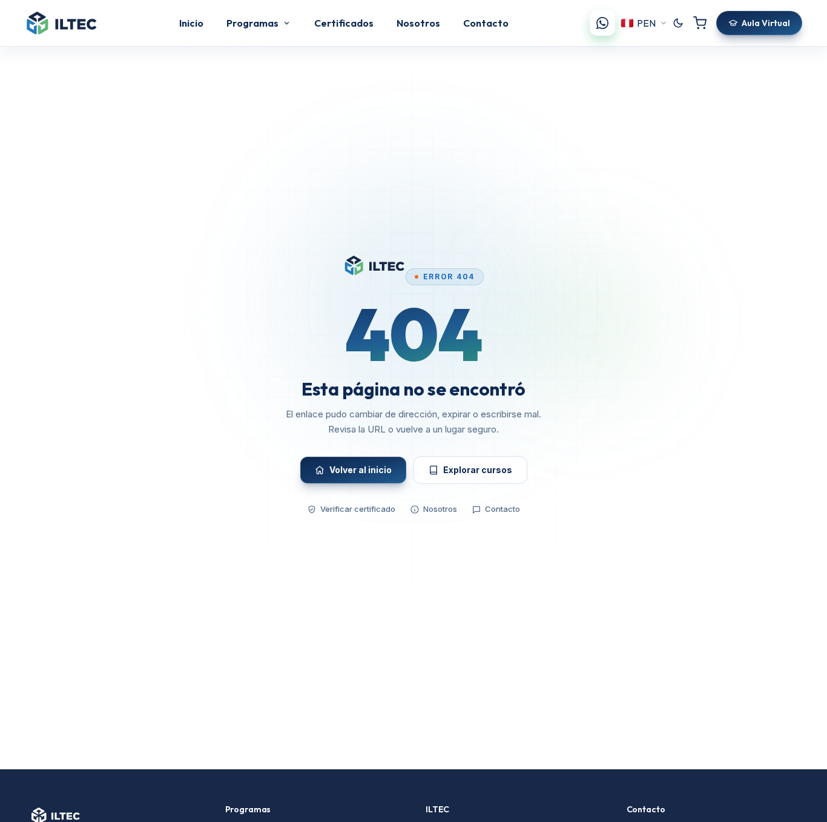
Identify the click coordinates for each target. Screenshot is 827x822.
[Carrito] (699, 23)
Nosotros (418, 23)
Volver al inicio (360, 470)
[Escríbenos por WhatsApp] (602, 23)
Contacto (486, 23)
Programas (252, 23)
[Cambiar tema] (678, 23)
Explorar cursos (477, 470)
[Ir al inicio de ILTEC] (61, 23)
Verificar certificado (357, 509)
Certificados (344, 23)
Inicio (191, 23)
